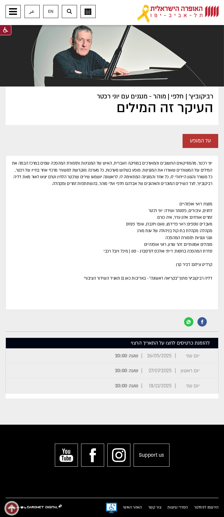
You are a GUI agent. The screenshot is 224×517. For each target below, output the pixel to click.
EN (50, 11)
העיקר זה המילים (164, 108)
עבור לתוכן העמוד (121, 5)
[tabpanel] (112, 232)
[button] (13, 11)
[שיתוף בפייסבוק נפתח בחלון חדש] (202, 322)
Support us (151, 455)
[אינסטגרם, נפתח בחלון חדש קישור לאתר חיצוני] (118, 455)
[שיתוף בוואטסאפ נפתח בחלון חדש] (188, 322)
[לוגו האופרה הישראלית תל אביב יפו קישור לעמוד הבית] (178, 14)
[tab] (200, 141)
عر (32, 11)
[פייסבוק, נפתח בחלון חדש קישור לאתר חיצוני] (92, 455)
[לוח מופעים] (88, 11)
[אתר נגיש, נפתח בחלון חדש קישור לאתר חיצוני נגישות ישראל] (111, 508)
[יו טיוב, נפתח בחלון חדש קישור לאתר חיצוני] (66, 455)
